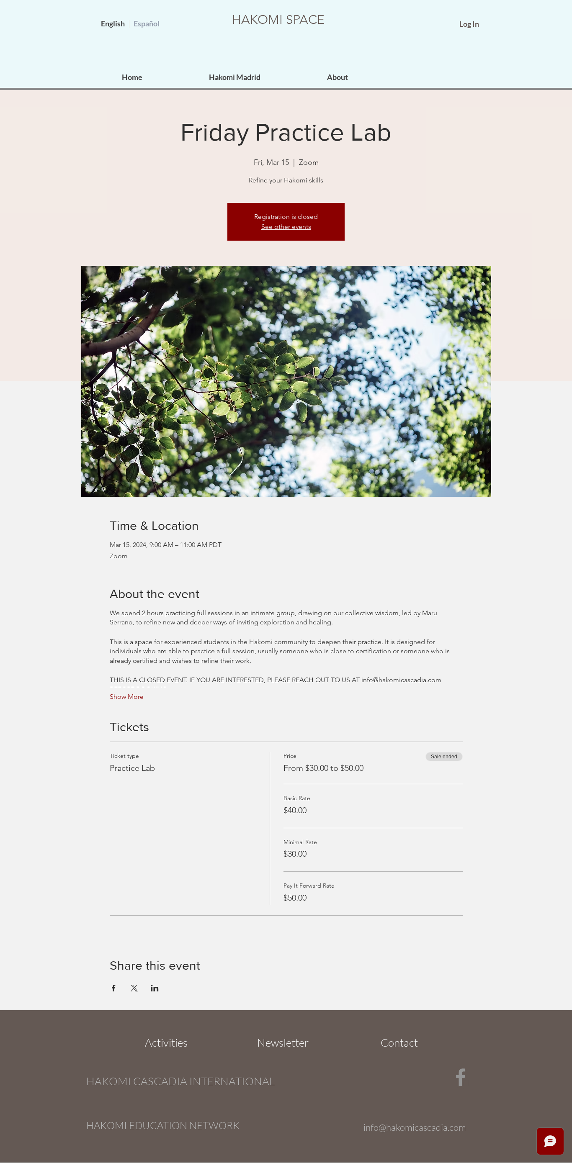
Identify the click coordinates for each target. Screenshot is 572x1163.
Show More (127, 697)
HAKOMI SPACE (278, 19)
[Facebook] (460, 1077)
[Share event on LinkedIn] (155, 988)
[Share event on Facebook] (114, 988)
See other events (286, 227)
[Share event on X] (134, 988)
